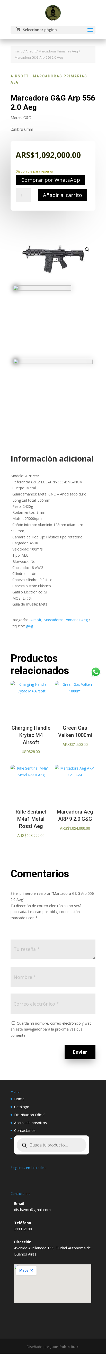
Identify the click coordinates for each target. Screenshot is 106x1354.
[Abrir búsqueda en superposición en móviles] (51, 1144)
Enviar (80, 1052)
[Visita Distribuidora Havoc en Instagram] (17, 1176)
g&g (29, 626)
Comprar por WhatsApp (50, 179)
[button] (87, 249)
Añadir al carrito (62, 195)
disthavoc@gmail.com (32, 1209)
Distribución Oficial (29, 1114)
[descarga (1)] (42, 289)
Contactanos (25, 1130)
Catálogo (21, 1106)
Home (19, 1098)
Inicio (19, 51)
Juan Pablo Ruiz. (65, 1346)
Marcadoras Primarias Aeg (58, 51)
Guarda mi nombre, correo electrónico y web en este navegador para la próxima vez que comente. (51, 1029)
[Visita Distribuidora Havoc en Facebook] (29, 1176)
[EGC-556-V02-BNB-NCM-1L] (53, 362)
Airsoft (30, 51)
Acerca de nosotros (30, 1122)
